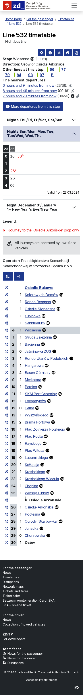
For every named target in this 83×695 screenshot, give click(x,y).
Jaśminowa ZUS (38, 351)
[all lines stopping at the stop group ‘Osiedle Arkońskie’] (6, 500)
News (7, 572)
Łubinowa (33, 316)
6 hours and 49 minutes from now (30, 91)
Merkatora (33, 379)
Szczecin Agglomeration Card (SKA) (29, 600)
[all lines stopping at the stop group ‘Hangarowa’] (6, 365)
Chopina (31, 486)
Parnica (31, 387)
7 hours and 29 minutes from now (29, 96)
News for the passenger (25, 653)
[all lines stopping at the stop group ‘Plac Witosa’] (6, 450)
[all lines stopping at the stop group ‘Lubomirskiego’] (6, 457)
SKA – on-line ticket (17, 605)
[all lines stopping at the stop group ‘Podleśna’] (6, 514)
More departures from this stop (35, 106)
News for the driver (22, 658)
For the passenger (17, 568)
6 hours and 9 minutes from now (28, 85)
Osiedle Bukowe (39, 287)
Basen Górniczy (37, 372)
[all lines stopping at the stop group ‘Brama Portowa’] (6, 422)
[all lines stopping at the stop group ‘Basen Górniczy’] (6, 372)
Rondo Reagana (38, 302)
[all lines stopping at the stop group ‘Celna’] (6, 408)
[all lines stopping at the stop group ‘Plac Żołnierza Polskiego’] (6, 429)
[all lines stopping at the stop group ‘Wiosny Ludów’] (6, 493)
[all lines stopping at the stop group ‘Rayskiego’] (6, 443)
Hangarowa (34, 365)
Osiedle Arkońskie (45, 500)
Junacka (31, 528)
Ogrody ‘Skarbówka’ (41, 521)
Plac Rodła (34, 436)
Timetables (11, 577)
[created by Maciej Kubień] (77, 687)
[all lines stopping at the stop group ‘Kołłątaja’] (6, 464)
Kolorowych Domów (41, 295)
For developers (14, 639)
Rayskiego (33, 443)
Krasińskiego (35, 472)
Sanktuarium (35, 323)
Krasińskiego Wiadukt (42, 479)
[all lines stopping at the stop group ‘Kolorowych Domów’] (6, 295)
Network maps (13, 586)
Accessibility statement (41, 680)
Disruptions (11, 582)
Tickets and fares (15, 591)
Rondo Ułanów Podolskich (46, 358)
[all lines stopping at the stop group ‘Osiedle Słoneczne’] (6, 309)
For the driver (13, 615)
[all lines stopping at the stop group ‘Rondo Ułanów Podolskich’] (6, 358)
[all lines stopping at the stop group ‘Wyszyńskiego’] (6, 415)
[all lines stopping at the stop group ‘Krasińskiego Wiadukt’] (6, 479)
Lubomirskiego (36, 457)
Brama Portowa (37, 422)
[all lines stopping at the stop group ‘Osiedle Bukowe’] (6, 287)
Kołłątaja (32, 464)
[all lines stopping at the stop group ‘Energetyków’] (6, 401)
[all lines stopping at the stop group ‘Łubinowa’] (6, 316)
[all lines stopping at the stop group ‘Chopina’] (6, 486)
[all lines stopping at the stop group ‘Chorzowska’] (6, 535)
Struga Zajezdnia (38, 337)
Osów (30, 542)
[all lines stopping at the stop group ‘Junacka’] (6, 528)
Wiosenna (33, 330)
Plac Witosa (34, 450)
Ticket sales (12, 596)
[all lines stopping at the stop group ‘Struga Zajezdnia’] (6, 337)
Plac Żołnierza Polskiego (45, 429)
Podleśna (32, 514)
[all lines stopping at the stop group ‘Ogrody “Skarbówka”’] (6, 521)
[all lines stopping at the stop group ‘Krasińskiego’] (6, 472)
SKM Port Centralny (41, 394)
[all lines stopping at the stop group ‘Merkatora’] (6, 379)
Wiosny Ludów (37, 493)
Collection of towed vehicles (24, 624)
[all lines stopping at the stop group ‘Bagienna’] (6, 344)
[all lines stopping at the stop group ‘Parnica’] (6, 387)
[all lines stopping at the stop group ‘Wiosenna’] (6, 330)
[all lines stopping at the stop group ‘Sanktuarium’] (6, 323)
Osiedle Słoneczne (40, 309)
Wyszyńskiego (36, 415)
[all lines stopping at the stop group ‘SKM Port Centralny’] (6, 394)
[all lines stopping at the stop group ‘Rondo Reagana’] (6, 302)
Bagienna (32, 344)
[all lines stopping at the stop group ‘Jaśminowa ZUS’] (6, 351)
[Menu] (74, 5)
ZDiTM (8, 634)
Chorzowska (35, 535)
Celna (29, 408)
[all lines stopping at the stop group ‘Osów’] (6, 542)
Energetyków (35, 401)
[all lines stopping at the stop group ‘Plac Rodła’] (6, 436)
